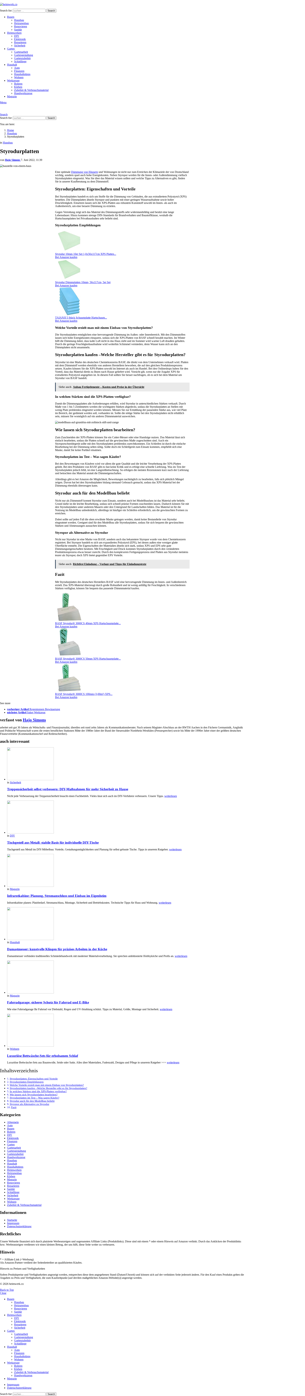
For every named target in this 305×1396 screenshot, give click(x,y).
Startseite (12, 1220)
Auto (17, 67)
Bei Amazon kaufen (66, 257)
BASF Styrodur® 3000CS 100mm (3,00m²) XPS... (83, 694)
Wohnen (18, 77)
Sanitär (18, 29)
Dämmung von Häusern (84, 171)
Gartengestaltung (23, 55)
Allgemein (13, 1122)
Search (51, 10)
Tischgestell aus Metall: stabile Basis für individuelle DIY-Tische (53, 842)
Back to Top (7, 1289)
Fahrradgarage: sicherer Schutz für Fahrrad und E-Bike (48, 1002)
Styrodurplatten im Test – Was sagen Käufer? (34, 1097)
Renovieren (20, 26)
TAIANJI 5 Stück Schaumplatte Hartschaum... (81, 317)
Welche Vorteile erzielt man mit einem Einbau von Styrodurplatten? (47, 1085)
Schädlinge (20, 61)
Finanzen (19, 70)
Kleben (18, 86)
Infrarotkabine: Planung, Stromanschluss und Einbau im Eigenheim (56, 896)
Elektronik (20, 39)
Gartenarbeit (21, 51)
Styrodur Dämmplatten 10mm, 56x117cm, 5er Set (82, 282)
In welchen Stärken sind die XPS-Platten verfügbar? (38, 1091)
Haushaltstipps (22, 74)
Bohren (18, 83)
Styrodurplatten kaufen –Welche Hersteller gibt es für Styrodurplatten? (48, 1088)
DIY (16, 35)
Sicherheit (19, 45)
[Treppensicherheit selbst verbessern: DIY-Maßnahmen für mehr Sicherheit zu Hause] (125, 764)
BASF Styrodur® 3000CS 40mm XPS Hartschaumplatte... (88, 623)
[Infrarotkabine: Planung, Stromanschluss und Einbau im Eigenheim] (125, 871)
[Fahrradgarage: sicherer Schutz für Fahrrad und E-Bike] (125, 977)
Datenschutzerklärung (19, 1226)
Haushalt (12, 64)
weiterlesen (170, 796)
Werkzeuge (13, 80)
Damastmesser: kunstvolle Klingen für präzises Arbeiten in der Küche (57, 949)
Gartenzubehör (22, 58)
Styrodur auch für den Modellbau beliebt (32, 1101)
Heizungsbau (21, 23)
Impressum (13, 1223)
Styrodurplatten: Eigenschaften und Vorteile (34, 1078)
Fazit (13, 1107)
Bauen (10, 16)
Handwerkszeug (23, 93)
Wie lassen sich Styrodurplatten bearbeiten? (34, 1094)
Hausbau (19, 20)
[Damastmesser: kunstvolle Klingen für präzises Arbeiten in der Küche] (125, 924)
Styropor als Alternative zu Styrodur (29, 1104)
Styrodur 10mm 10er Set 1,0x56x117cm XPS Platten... (85, 253)
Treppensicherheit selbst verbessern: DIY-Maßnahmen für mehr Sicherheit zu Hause (67, 789)
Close (3, 1293)
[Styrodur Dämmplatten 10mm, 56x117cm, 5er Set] (69, 279)
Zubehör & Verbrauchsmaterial (31, 90)
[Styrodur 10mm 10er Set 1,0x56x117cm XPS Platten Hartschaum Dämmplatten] (69, 250)
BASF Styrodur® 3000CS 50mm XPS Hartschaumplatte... (88, 658)
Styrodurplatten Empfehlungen (27, 1081)
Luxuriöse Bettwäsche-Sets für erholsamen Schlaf (42, 1056)
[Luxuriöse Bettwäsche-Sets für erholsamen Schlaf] (125, 1030)
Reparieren (20, 42)
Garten (11, 48)
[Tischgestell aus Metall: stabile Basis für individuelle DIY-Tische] (125, 817)
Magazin (12, 96)
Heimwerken (14, 32)
